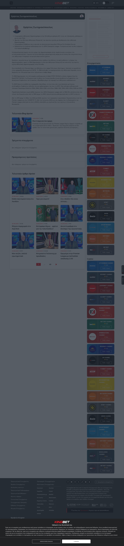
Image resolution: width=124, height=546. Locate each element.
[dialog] (62, 532)
